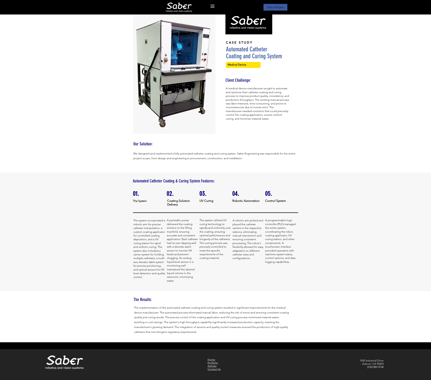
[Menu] (212, 6)
